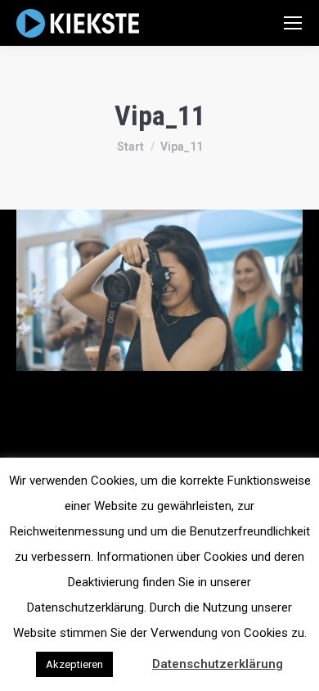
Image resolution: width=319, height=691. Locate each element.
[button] (131, 656)
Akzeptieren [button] (74, 664)
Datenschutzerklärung (217, 664)
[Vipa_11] (159, 290)
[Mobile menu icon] (293, 23)
